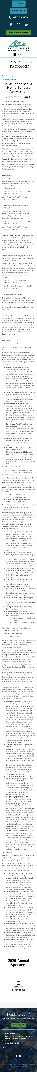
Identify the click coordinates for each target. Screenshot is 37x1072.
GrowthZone (23, 1066)
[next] (30, 989)
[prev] (7, 989)
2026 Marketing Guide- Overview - (13, 76)
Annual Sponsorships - (9, 79)
